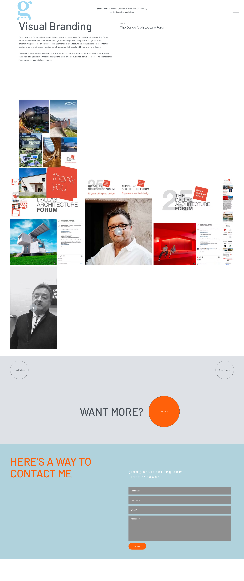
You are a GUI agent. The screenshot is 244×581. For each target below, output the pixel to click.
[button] (236, 12)
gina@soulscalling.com (155, 472)
